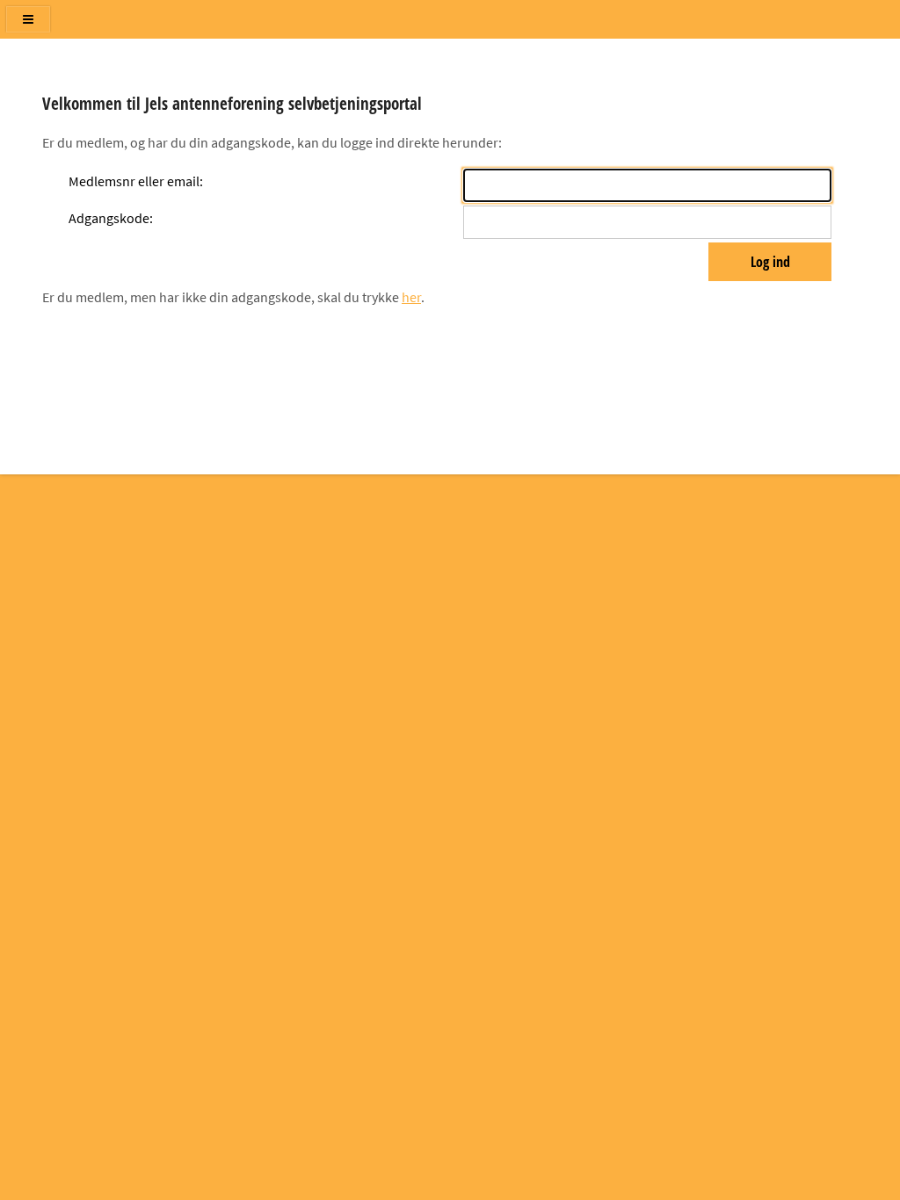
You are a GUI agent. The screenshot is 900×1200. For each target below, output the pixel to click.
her (411, 297)
